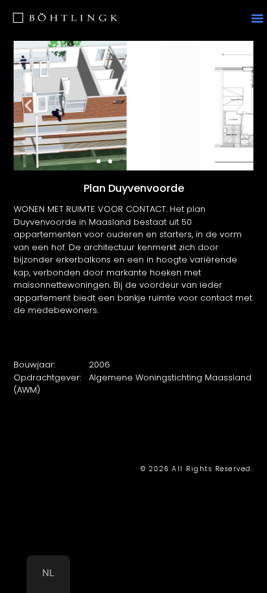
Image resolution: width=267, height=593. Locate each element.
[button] (257, 18)
